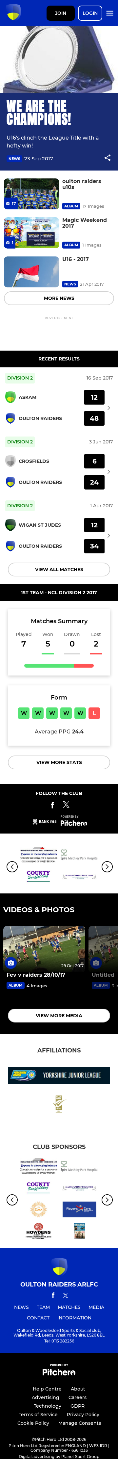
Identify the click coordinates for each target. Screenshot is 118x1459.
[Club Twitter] (66, 806)
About (78, 1389)
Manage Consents (79, 1423)
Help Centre (47, 1389)
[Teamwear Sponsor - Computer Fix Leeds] (79, 1232)
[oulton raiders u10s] (31, 194)
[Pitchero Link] (74, 824)
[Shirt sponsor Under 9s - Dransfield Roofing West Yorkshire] (38, 856)
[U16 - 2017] (31, 272)
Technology (47, 1406)
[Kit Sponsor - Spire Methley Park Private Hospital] (79, 856)
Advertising (45, 1397)
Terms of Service (38, 1415)
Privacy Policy (83, 1415)
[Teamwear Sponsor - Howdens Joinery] (38, 1232)
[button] (107, 159)
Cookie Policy (33, 1423)
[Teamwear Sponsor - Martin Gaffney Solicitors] (79, 877)
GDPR (77, 1406)
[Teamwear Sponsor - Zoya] (38, 1211)
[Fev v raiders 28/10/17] (44, 949)
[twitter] (65, 1296)
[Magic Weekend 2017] (31, 233)
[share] (107, 158)
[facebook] (53, 1296)
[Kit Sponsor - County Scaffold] (38, 877)
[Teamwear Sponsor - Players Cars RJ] (79, 1211)
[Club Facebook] (52, 806)
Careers (78, 1397)
